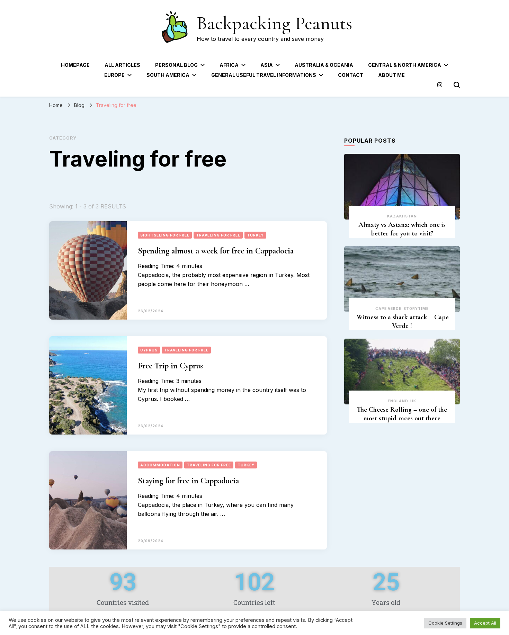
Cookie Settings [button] (445, 623)
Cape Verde (388, 308)
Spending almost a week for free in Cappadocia (216, 251)
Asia (266, 65)
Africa (229, 65)
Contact (350, 75)
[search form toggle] (457, 85)
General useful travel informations (263, 75)
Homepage (75, 65)
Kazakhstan (402, 216)
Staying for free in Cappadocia (190, 481)
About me (391, 75)
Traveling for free (218, 235)
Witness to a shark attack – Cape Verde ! (402, 321)
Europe (114, 75)
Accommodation (160, 465)
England (398, 401)
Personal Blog (176, 65)
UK (413, 401)
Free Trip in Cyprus (170, 366)
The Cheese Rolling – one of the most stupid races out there (402, 413)
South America (167, 75)
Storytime (416, 308)
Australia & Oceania (324, 65)
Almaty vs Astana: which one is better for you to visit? (402, 229)
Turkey (255, 235)
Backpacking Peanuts (274, 23)
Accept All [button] (485, 623)
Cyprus (149, 350)
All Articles (122, 65)
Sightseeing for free (164, 235)
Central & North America (404, 65)
